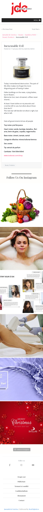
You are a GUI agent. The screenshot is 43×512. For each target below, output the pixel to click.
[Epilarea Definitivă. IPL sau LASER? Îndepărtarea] (21, 335)
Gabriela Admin (29, 49)
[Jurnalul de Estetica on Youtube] (33, 465)
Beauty (20, 35)
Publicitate (21, 482)
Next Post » (36, 29)
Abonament (21, 496)
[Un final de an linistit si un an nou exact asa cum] (21, 422)
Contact (21, 500)
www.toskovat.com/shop (13, 155)
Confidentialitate (21, 491)
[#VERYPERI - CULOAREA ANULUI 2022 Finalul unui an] (21, 379)
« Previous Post (7, 29)
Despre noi (22, 477)
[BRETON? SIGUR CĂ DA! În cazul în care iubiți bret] (21, 292)
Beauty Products (8, 37)
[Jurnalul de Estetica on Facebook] (9, 465)
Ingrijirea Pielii (30, 35)
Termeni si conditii (21, 486)
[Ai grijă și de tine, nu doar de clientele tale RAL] (21, 248)
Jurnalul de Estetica (9, 35)
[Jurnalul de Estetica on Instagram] (21, 465)
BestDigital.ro (34, 509)
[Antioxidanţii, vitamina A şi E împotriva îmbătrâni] (21, 204)
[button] (36, 20)
